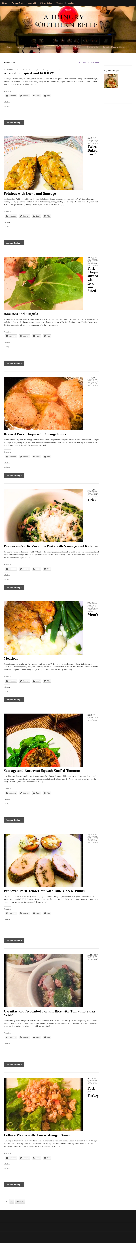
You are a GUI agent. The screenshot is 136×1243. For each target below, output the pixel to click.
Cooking (48, 47)
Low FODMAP (92, 382)
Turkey (95, 1083)
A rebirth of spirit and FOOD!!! (29, 73)
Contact (71, 3)
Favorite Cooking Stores (114, 47)
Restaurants (92, 47)
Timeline (59, 3)
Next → (20, 1201)
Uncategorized (47, 70)
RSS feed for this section (89, 62)
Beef (94, 605)
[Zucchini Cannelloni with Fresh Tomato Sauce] (111, 81)
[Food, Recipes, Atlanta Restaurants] (10, 23)
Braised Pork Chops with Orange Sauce (35, 434)
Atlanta (20, 47)
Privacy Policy (46, 3)
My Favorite (62, 47)
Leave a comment (93, 143)
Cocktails (34, 47)
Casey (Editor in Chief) (20, 70)
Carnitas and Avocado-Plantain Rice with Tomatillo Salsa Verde (49, 1013)
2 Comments (56, 70)
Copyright (32, 3)
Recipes (77, 47)
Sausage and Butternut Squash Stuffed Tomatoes (42, 770)
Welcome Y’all (17, 3)
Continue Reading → (14, 122)
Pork (34, 70)
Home (4, 3)
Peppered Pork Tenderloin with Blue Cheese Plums (44, 890)
